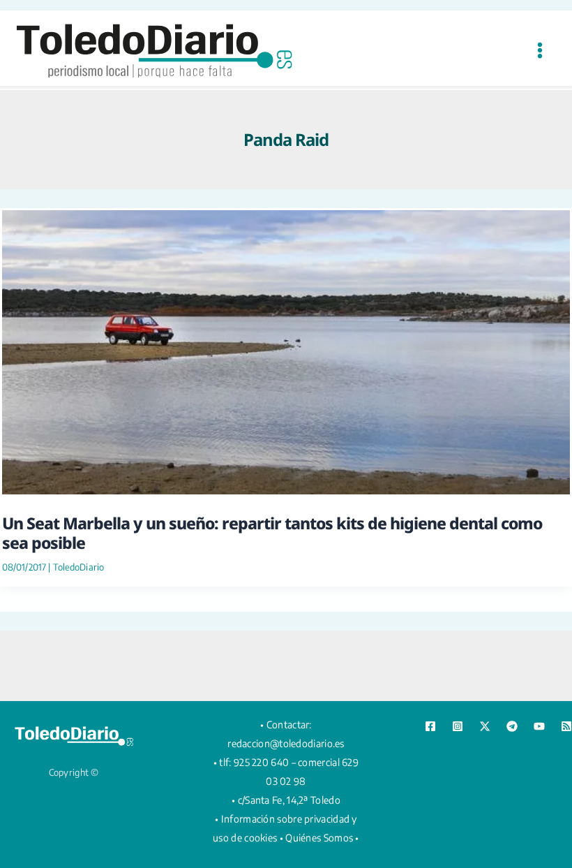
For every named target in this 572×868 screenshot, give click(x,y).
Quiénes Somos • (322, 838)
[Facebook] (430, 726)
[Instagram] (457, 726)
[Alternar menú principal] (539, 49)
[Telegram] (512, 726)
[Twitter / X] (484, 726)
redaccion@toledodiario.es (286, 743)
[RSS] (566, 726)
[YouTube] (539, 726)
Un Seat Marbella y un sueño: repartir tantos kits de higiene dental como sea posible (272, 533)
